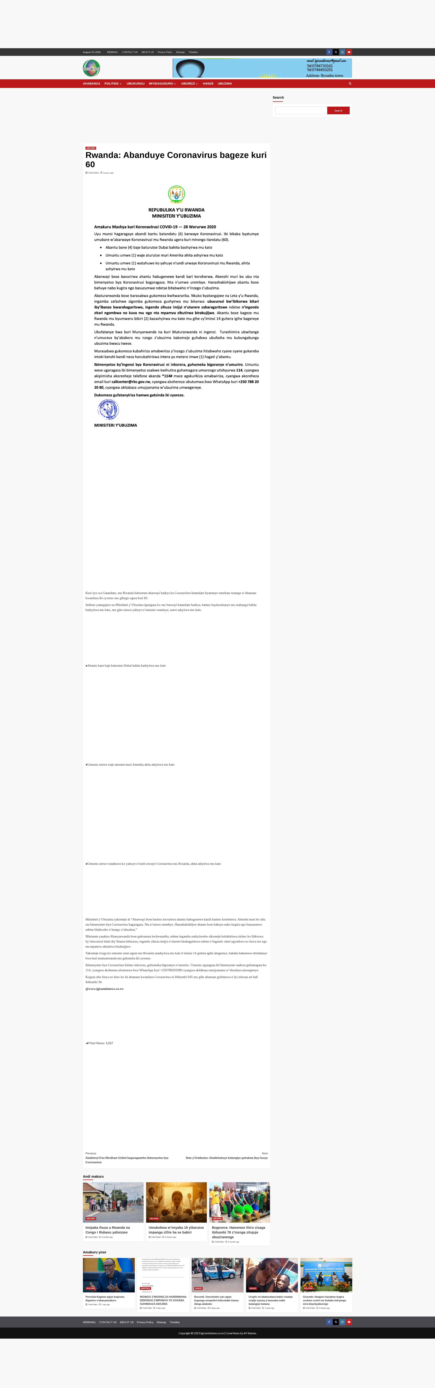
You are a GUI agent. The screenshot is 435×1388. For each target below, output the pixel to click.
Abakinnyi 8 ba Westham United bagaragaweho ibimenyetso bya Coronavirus (126, 1158)
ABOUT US (148, 52)
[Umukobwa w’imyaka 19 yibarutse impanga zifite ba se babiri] (176, 1202)
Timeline (193, 52)
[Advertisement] (102, 24)
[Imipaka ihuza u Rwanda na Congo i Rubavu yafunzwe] (113, 1202)
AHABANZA (91, 83)
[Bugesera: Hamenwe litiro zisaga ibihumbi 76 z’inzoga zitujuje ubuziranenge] (239, 1202)
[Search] (350, 84)
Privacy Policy (165, 52)
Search (278, 97)
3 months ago (107, 1237)
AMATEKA (145, 1288)
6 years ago (108, 172)
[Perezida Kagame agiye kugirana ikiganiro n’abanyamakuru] (109, 1275)
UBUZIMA (225, 83)
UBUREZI (188, 83)
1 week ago (269, 1308)
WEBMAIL (112, 52)
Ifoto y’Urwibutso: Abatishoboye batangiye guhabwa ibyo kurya (227, 1155)
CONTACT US (130, 52)
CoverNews (233, 1333)
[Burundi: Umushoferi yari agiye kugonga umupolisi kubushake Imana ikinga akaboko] (217, 1275)
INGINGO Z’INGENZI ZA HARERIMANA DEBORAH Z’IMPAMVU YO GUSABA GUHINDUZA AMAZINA (163, 1300)
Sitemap (180, 52)
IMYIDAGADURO (161, 83)
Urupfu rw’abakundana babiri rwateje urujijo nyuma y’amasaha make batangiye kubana (271, 1300)
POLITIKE (112, 83)
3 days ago (160, 1308)
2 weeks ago (324, 1308)
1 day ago (106, 1304)
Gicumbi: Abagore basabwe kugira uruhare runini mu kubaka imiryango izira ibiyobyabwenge (324, 1300)
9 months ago (170, 1237)
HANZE (208, 83)
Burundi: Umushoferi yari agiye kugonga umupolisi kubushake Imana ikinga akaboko (216, 1300)
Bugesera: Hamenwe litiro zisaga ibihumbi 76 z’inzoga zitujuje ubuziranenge (238, 1232)
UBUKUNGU (136, 83)
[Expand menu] (121, 83)
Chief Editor (93, 172)
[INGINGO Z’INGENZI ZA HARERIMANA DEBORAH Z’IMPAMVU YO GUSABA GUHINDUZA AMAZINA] (163, 1275)
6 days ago (215, 1308)
